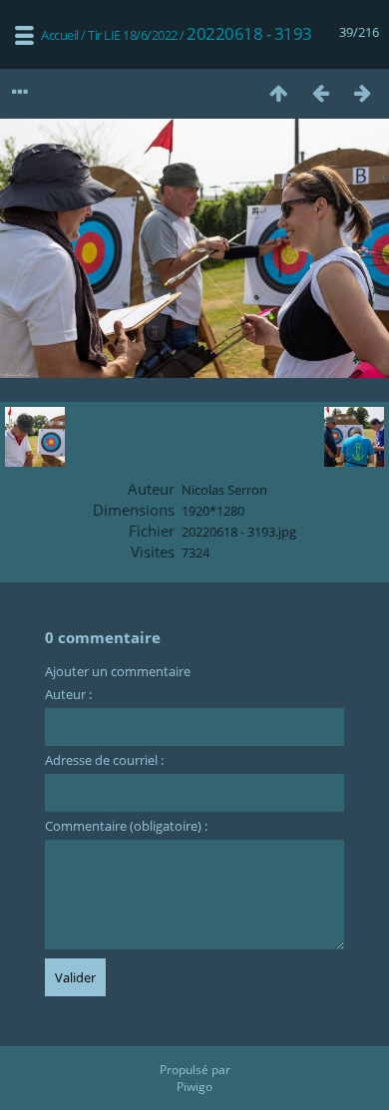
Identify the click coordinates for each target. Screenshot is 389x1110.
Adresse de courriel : (104, 760)
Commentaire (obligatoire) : (126, 826)
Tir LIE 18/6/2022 (133, 35)
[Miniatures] (278, 92)
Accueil (60, 35)
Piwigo (194, 1086)
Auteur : (68, 694)
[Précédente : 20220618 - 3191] (320, 92)
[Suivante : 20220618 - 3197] (362, 92)
